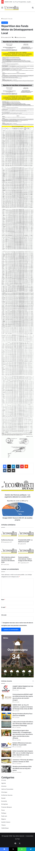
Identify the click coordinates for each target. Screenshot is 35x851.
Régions (3, 819)
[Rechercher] (33, 8)
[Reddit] (26, 466)
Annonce (3, 786)
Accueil (4, 18)
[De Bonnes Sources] (9, 533)
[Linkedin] (13, 466)
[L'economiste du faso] (11, 7)
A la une (10, 18)
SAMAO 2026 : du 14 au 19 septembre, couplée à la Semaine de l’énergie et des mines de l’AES (23, 706)
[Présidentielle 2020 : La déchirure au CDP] (26, 533)
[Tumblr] (17, 466)
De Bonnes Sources (7, 540)
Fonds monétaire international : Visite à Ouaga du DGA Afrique (25, 558)
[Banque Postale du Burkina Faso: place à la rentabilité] (6, 716)
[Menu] (2, 8)
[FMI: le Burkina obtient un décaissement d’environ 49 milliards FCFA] (9, 551)
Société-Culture (5, 822)
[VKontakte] (5, 470)
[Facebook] (5, 466)
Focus (3, 810)
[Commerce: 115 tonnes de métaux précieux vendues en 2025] (6, 761)
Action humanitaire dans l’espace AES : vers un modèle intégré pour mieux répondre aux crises (23, 753)
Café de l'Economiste (7, 789)
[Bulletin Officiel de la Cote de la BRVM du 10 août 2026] (6, 745)
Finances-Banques (6, 807)
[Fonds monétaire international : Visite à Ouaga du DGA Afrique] (26, 551)
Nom (3, 599)
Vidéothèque (5, 828)
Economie (4, 801)
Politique (3, 813)
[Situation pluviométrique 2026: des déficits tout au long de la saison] (6, 769)
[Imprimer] (13, 470)
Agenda (3, 783)
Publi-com (4, 816)
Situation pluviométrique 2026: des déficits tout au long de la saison (22, 768)
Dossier (3, 798)
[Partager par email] (9, 470)
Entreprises (4, 804)
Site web (3, 615)
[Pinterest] (22, 466)
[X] (9, 466)
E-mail (3, 607)
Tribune (3, 825)
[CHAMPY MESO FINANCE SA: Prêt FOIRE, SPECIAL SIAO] (6, 688)
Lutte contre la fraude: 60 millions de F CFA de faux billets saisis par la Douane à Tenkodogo (23, 723)
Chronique (4, 792)
